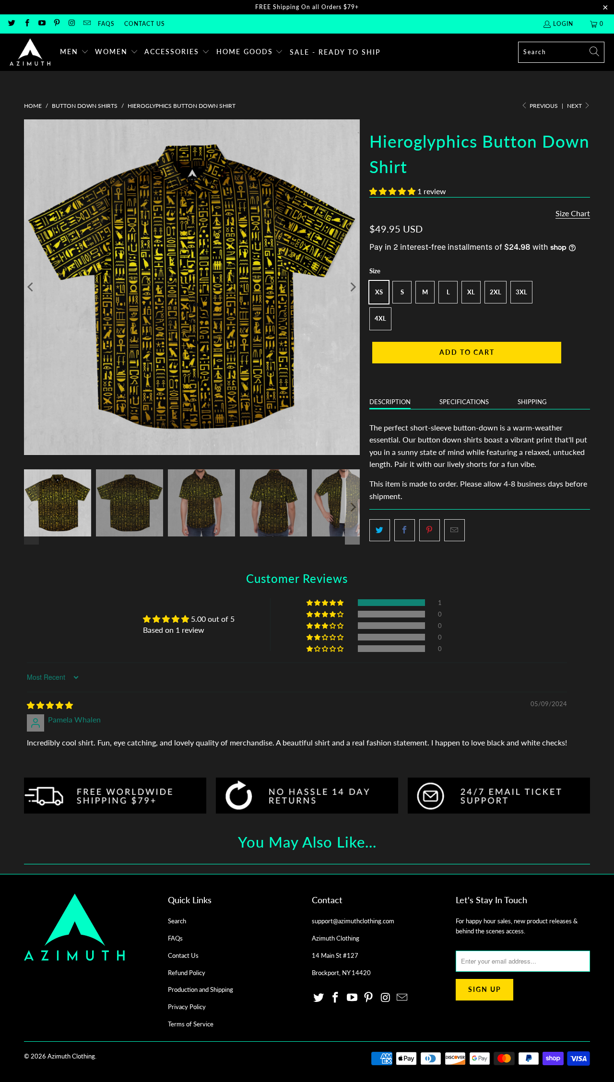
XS (379, 292)
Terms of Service (190, 1024)
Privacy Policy (187, 1007)
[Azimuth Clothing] (30, 52)
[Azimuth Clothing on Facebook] (26, 23)
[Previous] (31, 287)
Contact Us (144, 23)
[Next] (352, 287)
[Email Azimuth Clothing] (86, 23)
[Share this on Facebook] (404, 530)
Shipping (532, 402)
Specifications (464, 402)
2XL (495, 292)
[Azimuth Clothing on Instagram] (71, 23)
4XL (380, 318)
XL (471, 292)
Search (177, 921)
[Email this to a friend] (454, 530)
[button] (74, 52)
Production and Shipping (200, 989)
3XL (521, 292)
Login (563, 23)
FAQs (106, 23)
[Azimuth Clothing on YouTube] (41, 23)
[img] (50, 705)
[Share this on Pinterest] (429, 530)
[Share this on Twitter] (379, 530)
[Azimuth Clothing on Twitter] (11, 23)
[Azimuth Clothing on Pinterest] (56, 23)
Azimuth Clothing (71, 1056)
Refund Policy (186, 973)
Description (390, 402)
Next (575, 105)
